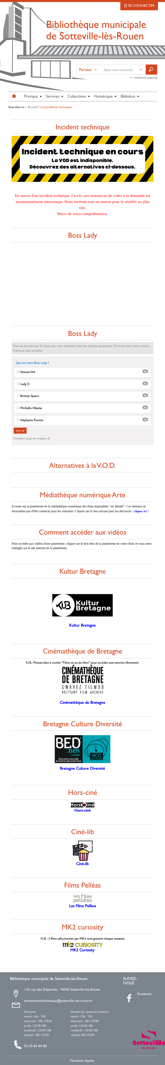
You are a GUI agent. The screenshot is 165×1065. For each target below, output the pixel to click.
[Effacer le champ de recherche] (141, 70)
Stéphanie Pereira (31, 420)
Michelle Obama (31, 408)
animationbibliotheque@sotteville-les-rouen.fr (58, 1000)
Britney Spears (29, 396)
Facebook (138, 993)
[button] (31, 96)
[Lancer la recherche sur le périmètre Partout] (151, 70)
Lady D (25, 384)
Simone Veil (27, 372)
